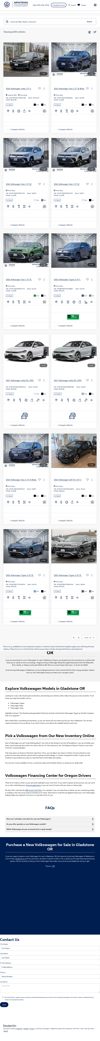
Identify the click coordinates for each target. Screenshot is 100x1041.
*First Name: (4, 944)
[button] (46, 59)
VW (53, 866)
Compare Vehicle (17, 129)
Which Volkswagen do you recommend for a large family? (29, 829)
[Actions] (44, 88)
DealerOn (19, 1028)
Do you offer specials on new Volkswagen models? (26, 824)
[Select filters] (89, 32)
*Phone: (2, 972)
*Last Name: (4, 953)
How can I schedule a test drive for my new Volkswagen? (29, 819)
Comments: (4, 982)
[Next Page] (78, 637)
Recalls (6, 1031)
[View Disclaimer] (29, 111)
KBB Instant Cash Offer (33, 790)
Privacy (32, 1028)
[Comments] (44, 111)
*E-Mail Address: (5, 963)
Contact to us (20, 858)
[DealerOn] (9, 1025)
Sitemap (25, 1028)
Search (89, 21)
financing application (33, 785)
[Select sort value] (94, 32)
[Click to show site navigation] (95, 5)
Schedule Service (58, 5)
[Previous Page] (73, 637)
